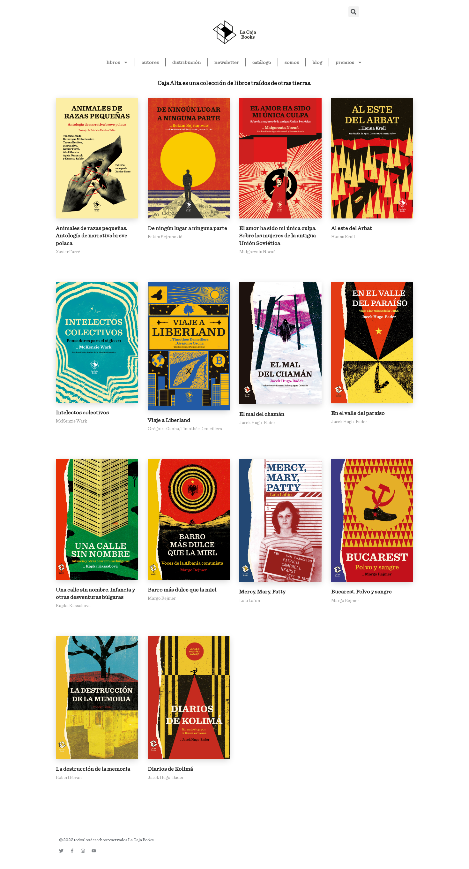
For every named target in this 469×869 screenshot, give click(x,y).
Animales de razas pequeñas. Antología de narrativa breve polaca (91, 235)
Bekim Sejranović (165, 237)
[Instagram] (83, 851)
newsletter (226, 62)
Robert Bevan (69, 777)
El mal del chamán (261, 414)
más (97, 158)
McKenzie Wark (71, 421)
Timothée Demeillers (201, 429)
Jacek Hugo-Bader (257, 423)
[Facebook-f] (72, 851)
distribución (186, 62)
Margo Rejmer (162, 598)
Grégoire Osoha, (164, 429)
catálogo (261, 62)
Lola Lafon (249, 600)
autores (150, 62)
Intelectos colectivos (82, 412)
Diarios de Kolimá (170, 769)
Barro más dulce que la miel (182, 590)
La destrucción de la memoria (93, 769)
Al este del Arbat (351, 228)
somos (292, 62)
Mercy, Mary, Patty (262, 592)
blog (317, 62)
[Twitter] (61, 851)
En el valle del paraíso (358, 413)
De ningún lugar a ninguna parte (187, 228)
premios (345, 62)
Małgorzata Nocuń (257, 252)
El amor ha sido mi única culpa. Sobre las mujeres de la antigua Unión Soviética (277, 235)
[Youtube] (94, 851)
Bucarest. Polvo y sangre (361, 592)
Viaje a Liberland (169, 420)
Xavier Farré (68, 252)
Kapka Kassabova (73, 606)
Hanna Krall (343, 237)
